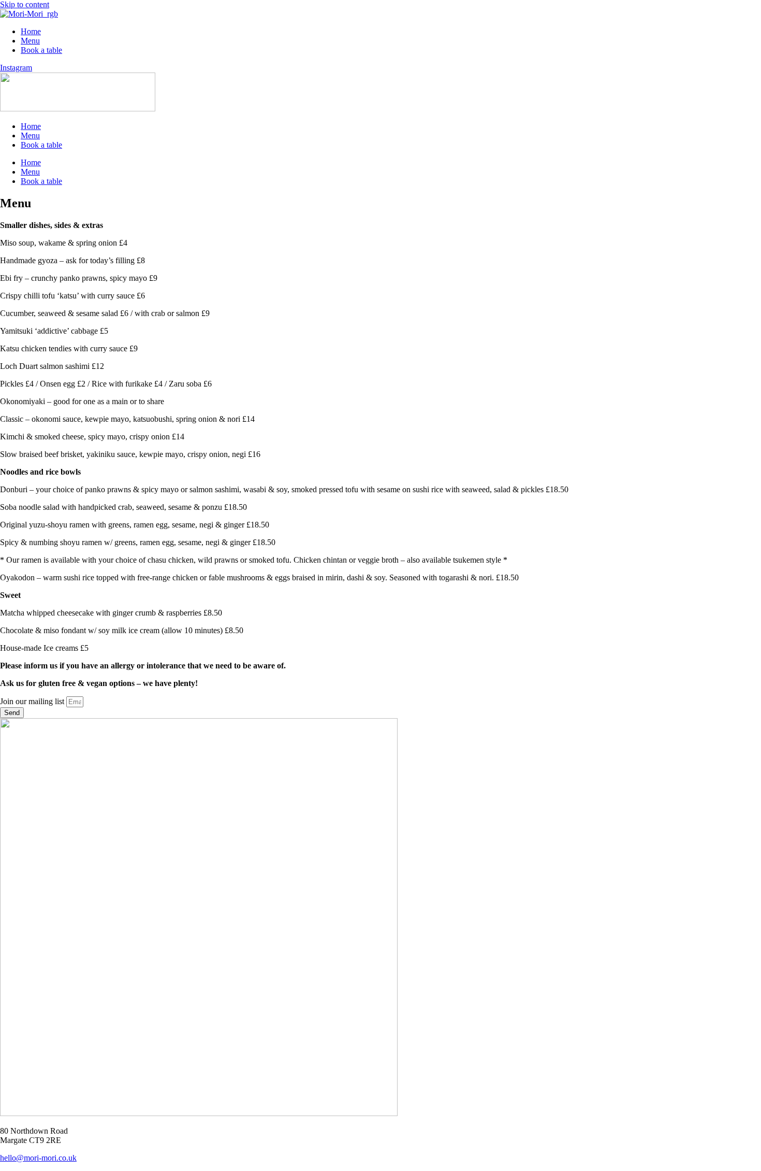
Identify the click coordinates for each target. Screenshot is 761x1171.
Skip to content (24, 4)
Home (31, 31)
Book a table (41, 50)
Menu (30, 40)
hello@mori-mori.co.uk (38, 1157)
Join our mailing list (33, 701)
